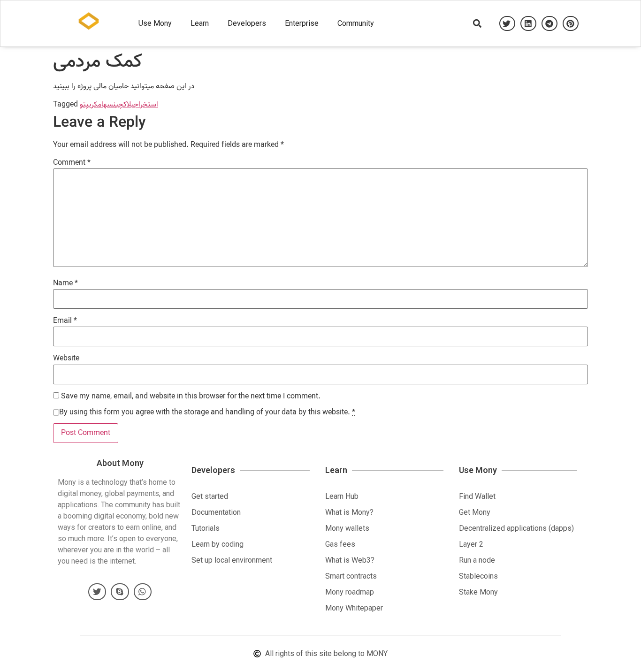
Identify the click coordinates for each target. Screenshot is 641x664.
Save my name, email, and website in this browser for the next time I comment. (190, 396)
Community (355, 23)
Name (65, 283)
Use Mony (155, 23)
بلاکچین (123, 105)
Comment (72, 163)
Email (65, 321)
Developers (247, 23)
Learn (200, 23)
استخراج (146, 105)
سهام (105, 105)
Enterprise (302, 23)
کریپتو (89, 105)
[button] (507, 23)
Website (66, 358)
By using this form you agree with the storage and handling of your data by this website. (207, 412)
